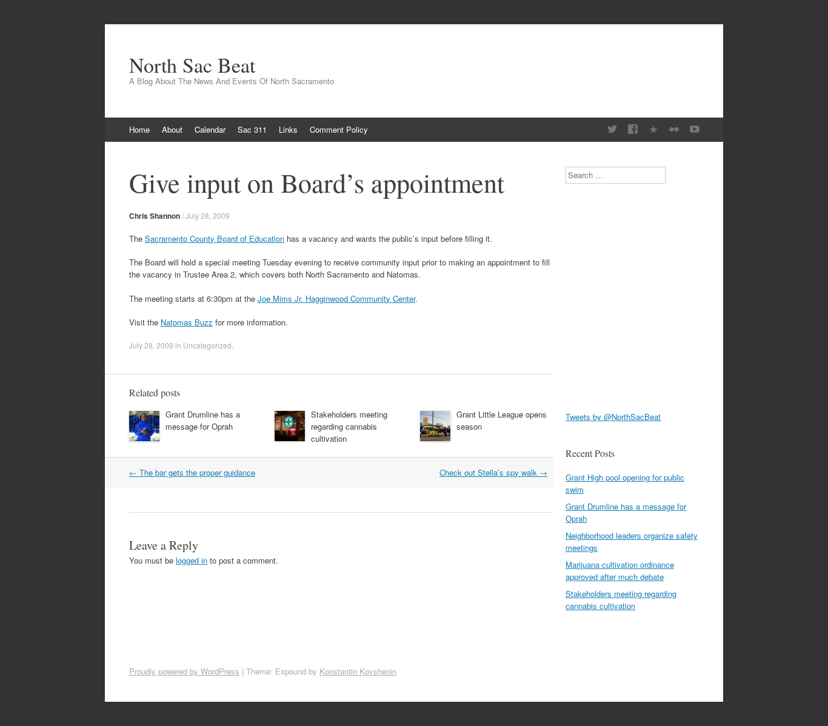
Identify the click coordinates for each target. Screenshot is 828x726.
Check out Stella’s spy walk (493, 472)
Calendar (210, 129)
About (172, 129)
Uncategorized (207, 345)
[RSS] (653, 129)
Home (139, 129)
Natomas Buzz (187, 322)
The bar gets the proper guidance (192, 472)
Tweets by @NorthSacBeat (613, 416)
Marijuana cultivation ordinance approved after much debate (620, 570)
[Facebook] (633, 129)
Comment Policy (339, 129)
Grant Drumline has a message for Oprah (202, 420)
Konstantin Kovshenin (357, 671)
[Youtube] (694, 129)
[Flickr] (674, 129)
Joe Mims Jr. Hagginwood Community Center (336, 298)
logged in (191, 560)
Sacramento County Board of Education (214, 238)
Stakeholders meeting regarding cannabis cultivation (349, 426)
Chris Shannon (154, 215)
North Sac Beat (192, 65)
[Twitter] (612, 129)
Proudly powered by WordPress (184, 671)
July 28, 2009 (207, 215)
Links (288, 129)
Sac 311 (252, 129)
